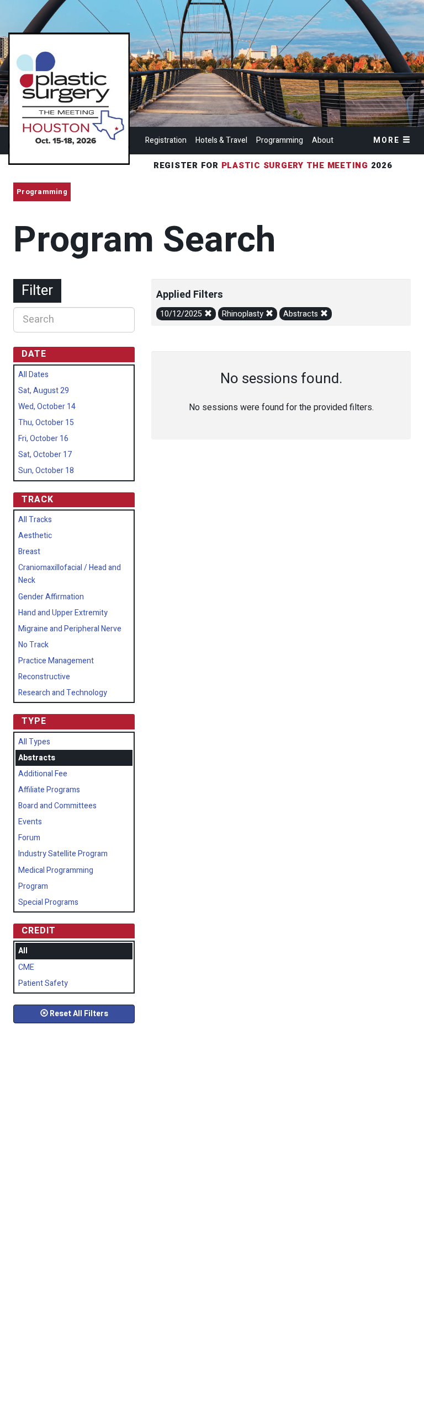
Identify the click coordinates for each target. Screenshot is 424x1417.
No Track (33, 645)
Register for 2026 (274, 165)
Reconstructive (44, 677)
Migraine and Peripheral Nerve (69, 629)
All (23, 951)
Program (33, 886)
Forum (29, 838)
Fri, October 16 (43, 438)
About (322, 140)
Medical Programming (55, 870)
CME (26, 967)
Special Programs (48, 902)
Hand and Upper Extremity (63, 613)
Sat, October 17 (45, 454)
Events (30, 822)
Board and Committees (57, 806)
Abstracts (301, 314)
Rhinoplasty (244, 314)
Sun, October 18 (46, 470)
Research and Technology (62, 693)
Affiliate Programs (49, 790)
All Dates (33, 374)
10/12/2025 (182, 314)
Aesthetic (35, 535)
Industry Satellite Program (63, 854)
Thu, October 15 (46, 422)
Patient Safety (43, 983)
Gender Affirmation (51, 597)
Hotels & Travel (221, 140)
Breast (29, 551)
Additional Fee (42, 774)
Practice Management (56, 661)
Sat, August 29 (43, 390)
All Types (34, 742)
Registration (166, 140)
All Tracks (35, 519)
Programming (279, 140)
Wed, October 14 (47, 406)
